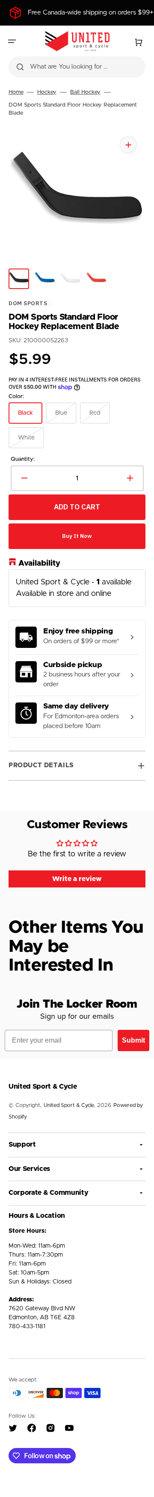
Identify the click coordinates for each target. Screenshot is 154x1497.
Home (16, 92)
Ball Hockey (85, 92)
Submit (133, 1040)
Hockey (46, 92)
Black (30, 417)
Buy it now (77, 536)
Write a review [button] (77, 879)
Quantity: (23, 459)
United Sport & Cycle (69, 1105)
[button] (12, 41)
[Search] (20, 67)
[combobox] (77, 67)
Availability (39, 563)
